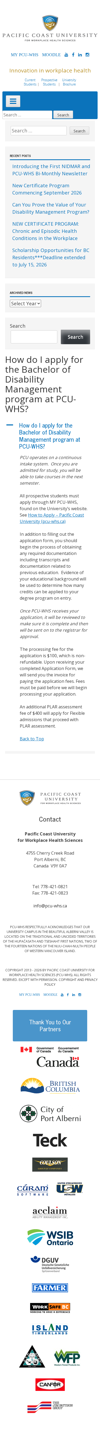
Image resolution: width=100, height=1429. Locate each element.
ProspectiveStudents (49, 82)
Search (17, 326)
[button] (50, 436)
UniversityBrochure (69, 82)
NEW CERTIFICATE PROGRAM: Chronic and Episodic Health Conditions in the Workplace (45, 231)
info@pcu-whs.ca (50, 906)
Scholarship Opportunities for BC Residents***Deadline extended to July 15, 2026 (50, 257)
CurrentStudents (30, 82)
